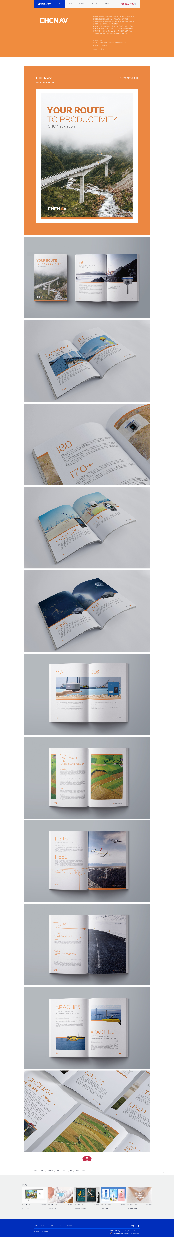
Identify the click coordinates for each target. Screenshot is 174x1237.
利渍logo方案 (52, 1208)
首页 (60, 4)
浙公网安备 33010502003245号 (120, 1233)
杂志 (64, 1170)
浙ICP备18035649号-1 (134, 1233)
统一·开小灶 (25, 1208)
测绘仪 (42, 1170)
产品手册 (50, 1170)
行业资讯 (81, 4)
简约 (83, 1170)
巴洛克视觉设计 (45, 1231)
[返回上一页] (163, 1172)
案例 (70, 4)
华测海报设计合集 (80, 1208)
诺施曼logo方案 (132, 1208)
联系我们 (107, 4)
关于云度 (94, 4)
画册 (58, 1170)
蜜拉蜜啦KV (105, 1208)
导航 (71, 1170)
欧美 (77, 1170)
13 (87, 1160)
